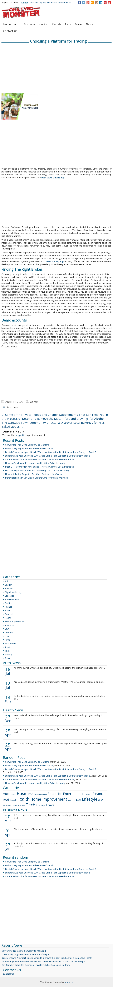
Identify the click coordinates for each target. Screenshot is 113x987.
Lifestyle (55, 24)
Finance (8, 606)
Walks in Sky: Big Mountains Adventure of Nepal (29, 448)
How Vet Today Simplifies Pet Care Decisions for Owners (34, 474)
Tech (68, 24)
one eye (69, 981)
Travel (78, 24)
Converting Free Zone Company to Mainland (27, 444)
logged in (20, 435)
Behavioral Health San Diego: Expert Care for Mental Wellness (36, 477)
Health (43, 24)
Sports (8, 647)
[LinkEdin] (101, 2)
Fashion (8, 603)
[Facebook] (79, 2)
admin (34, 401)
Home (7, 24)
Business (29, 24)
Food (7, 610)
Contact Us (10, 31)
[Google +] (88, 2)
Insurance (9, 625)
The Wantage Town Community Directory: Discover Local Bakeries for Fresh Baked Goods (54, 425)
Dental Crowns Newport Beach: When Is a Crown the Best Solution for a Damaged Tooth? (50, 452)
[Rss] (92, 2)
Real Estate (10, 643)
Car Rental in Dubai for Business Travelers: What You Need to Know (39, 459)
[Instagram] (97, 2)
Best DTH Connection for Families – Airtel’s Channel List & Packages (39, 466)
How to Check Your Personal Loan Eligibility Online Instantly (35, 463)
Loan (7, 636)
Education (9, 595)
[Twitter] (84, 2)
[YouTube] (109, 2)
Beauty (8, 584)
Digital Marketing (13, 592)
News (89, 24)
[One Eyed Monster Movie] (21, 13)
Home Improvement (15, 621)
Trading (8, 654)
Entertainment (12, 599)
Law (7, 628)
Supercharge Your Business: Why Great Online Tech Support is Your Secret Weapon (47, 455)
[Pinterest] (105, 2)
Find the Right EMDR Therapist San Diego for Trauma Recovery (37, 470)
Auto (17, 24)
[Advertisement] (50, 46)
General (9, 614)
